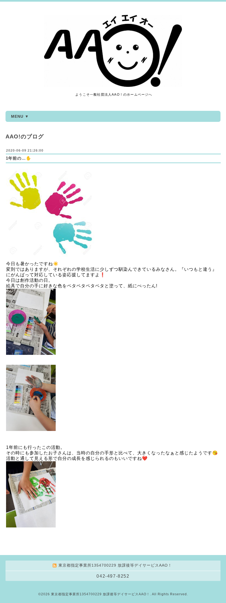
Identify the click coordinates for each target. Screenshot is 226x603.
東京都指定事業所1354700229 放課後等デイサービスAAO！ (100, 594)
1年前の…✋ (18, 158)
